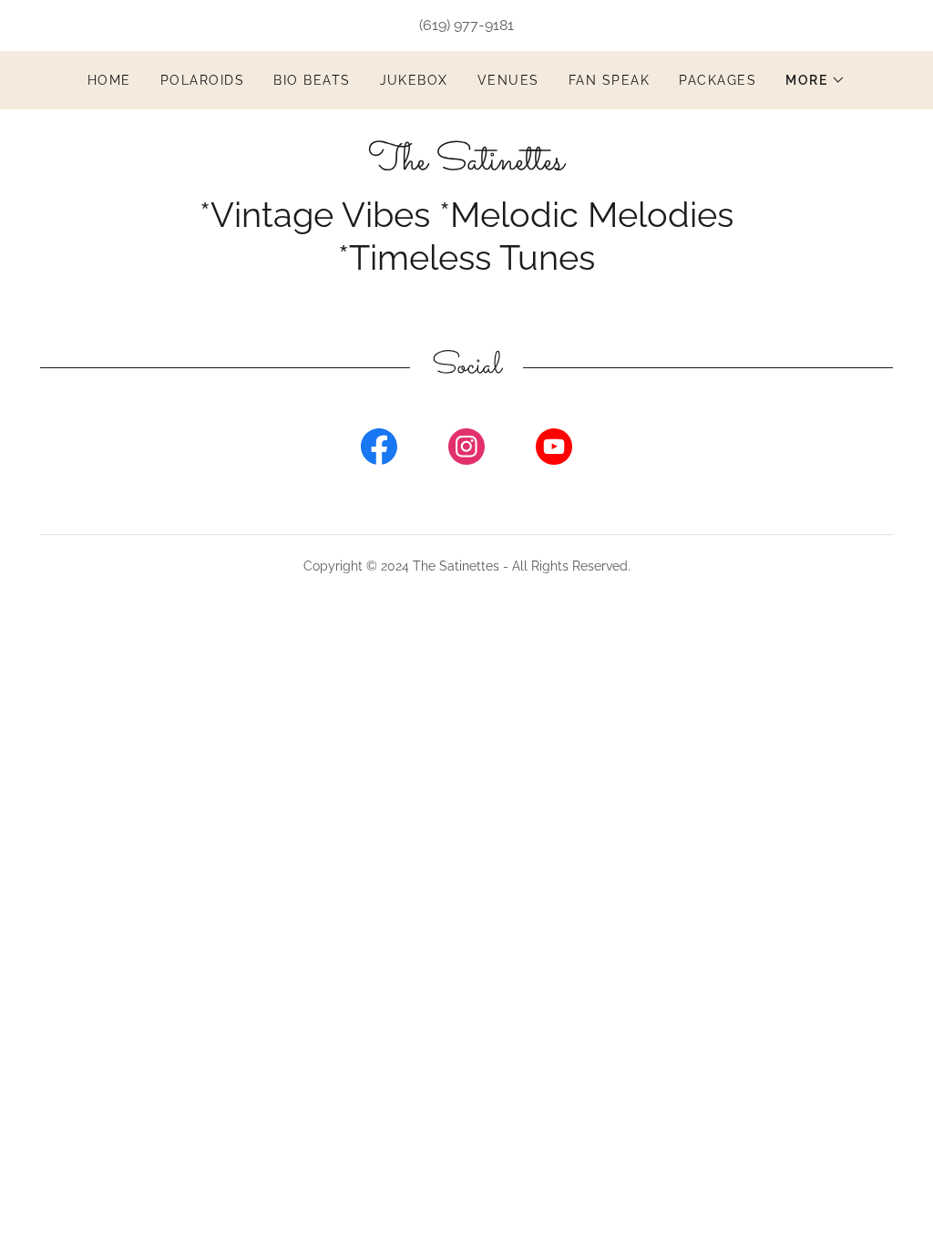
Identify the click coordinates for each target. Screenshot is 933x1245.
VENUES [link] (508, 80)
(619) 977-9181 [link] (466, 25)
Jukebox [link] (414, 80)
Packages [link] (717, 80)
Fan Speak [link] (609, 80)
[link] (466, 164)
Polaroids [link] (202, 80)
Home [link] (109, 80)
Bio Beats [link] (311, 80)
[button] (815, 80)
